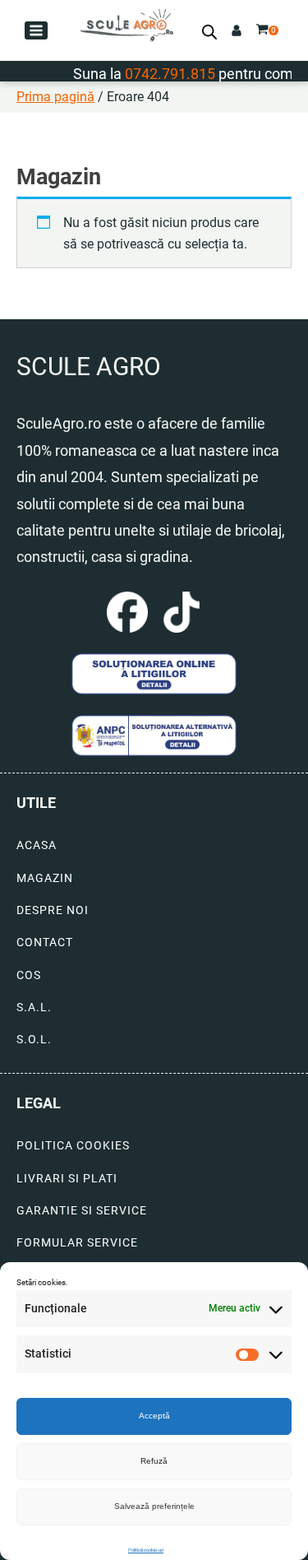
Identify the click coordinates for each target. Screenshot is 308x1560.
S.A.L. (34, 1007)
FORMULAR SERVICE (77, 1243)
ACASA (36, 845)
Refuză (154, 1460)
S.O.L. (34, 1039)
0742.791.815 (160, 73)
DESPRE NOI (52, 910)
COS (28, 975)
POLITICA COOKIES (73, 1146)
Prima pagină (55, 96)
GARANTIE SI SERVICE (81, 1211)
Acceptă (154, 1415)
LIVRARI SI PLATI (66, 1178)
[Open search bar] (209, 32)
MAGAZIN (44, 878)
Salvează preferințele (154, 1506)
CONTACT (44, 942)
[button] (36, 30)
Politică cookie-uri (145, 1550)
